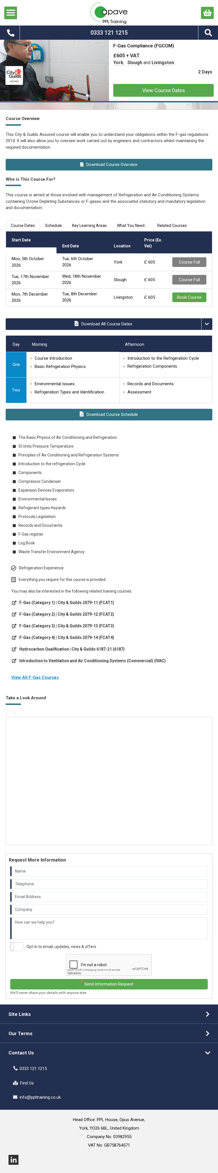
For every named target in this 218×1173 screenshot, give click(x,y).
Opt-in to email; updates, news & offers (61, 946)
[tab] (11, 714)
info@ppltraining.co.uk (40, 1097)
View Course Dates (163, 90)
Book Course (189, 297)
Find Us (27, 1083)
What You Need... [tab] (132, 225)
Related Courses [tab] (172, 225)
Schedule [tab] (53, 225)
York (118, 62)
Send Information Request (108, 984)
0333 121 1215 (33, 1068)
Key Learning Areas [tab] (89, 225)
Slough (134, 62)
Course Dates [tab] (23, 225)
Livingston (163, 62)
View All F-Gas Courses (35, 677)
